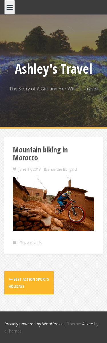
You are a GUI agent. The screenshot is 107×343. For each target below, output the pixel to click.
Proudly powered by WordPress (33, 324)
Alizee (87, 324)
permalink (32, 242)
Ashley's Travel (53, 68)
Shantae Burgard (62, 169)
